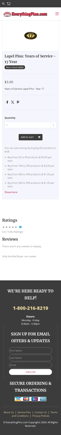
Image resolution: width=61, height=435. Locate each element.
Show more (11, 192)
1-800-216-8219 (30, 308)
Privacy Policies (40, 415)
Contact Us (41, 412)
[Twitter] (12, 102)
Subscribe (31, 372)
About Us (9, 412)
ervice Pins (25, 412)
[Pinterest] (18, 102)
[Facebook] (7, 102)
